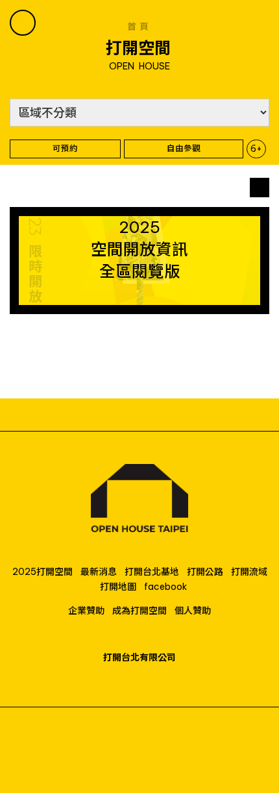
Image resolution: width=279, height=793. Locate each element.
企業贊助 (86, 610)
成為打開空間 (139, 610)
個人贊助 (193, 610)
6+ (256, 148)
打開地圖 (118, 586)
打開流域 (249, 572)
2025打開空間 (42, 572)
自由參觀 (183, 148)
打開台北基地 (152, 572)
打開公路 (205, 572)
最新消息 (98, 572)
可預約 (65, 148)
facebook (165, 586)
